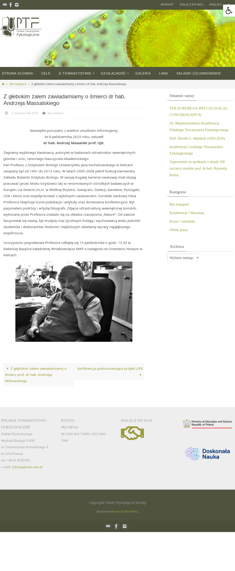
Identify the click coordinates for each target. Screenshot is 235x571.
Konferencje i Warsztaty (187, 213)
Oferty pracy (179, 230)
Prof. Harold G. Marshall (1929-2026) (197, 138)
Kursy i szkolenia (182, 221)
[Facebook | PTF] (10, 4)
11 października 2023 (24, 113)
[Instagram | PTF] (16, 4)
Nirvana (115, 511)
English (215, 4)
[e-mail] (4, 4)
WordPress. (131, 511)
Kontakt (167, 4)
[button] (229, 11)
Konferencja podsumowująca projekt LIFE (110, 367)
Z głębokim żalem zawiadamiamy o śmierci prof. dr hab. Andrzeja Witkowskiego (36, 373)
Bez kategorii (18, 84)
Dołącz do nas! (192, 4)
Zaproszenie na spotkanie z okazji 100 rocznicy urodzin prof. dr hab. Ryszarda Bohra (198, 168)
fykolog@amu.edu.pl (27, 466)
